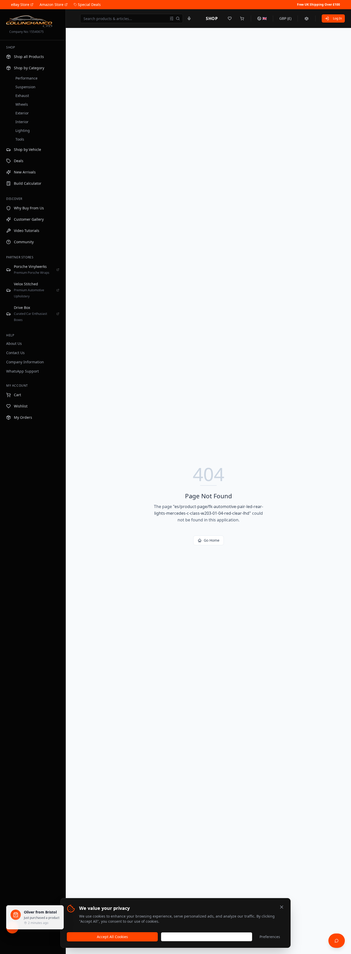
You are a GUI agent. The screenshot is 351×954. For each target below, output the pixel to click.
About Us (14, 343)
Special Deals (89, 4)
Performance (26, 78)
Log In (337, 18)
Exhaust (22, 95)
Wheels (21, 104)
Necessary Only (206, 936)
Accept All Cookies (112, 936)
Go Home (211, 540)
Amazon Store (51, 4)
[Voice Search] (189, 18)
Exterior (22, 113)
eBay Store (20, 4)
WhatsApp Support (22, 371)
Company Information (25, 361)
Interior (22, 121)
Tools (19, 139)
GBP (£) (285, 18)
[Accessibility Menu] (12, 927)
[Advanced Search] (172, 18)
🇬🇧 (264, 18)
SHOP (212, 18)
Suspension (25, 86)
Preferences (270, 936)
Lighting (22, 130)
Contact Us (15, 352)
